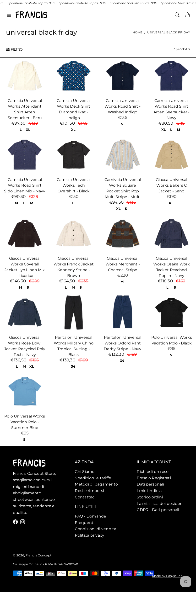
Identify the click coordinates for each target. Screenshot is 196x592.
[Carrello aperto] (187, 15)
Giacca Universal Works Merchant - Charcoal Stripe (122, 264)
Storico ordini (150, 497)
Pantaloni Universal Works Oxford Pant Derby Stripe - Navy (122, 343)
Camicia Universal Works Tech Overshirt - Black (74, 185)
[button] (10, 15)
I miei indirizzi (150, 490)
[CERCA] (177, 15)
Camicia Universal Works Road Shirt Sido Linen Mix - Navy (24, 185)
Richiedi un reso (153, 471)
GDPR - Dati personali (158, 509)
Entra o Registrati (154, 478)
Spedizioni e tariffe (93, 478)
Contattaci (85, 497)
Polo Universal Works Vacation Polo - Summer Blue (24, 422)
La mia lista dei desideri (159, 503)
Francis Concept (38, 555)
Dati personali (150, 484)
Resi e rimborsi (89, 490)
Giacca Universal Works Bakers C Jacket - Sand (171, 185)
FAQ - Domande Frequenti (90, 519)
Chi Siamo (84, 471)
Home (137, 32)
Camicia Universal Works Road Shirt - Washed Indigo (122, 106)
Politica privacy (89, 535)
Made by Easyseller (167, 576)
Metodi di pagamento (96, 484)
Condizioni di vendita (95, 528)
